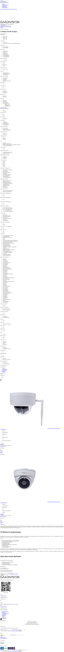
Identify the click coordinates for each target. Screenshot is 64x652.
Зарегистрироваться (3, 638)
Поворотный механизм (7, 348)
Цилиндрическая (6, 103)
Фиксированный (6, 72)
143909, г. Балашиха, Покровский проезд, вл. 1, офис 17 (9, 604)
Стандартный (5, 316)
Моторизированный (6, 73)
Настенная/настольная (6, 215)
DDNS (4, 161)
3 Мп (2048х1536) (6, 54)
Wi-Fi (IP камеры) (6, 124)
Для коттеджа (5, 282)
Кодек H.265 (5, 186)
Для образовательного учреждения (8, 281)
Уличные (4, 90)
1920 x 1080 (5, 38)
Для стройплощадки (6, 299)
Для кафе (4, 275)
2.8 (3, 199)
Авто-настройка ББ (6, 308)
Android (4, 138)
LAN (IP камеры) (6, 123)
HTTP (4, 164)
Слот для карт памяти (6, 175)
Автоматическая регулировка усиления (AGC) (10, 241)
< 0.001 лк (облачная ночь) (7, 207)
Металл (4, 133)
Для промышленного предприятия (8, 277)
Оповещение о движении (7, 182)
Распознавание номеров (7, 254)
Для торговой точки (6, 279)
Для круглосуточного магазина (8, 273)
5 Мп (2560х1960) (6, 55)
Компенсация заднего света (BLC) (8, 243)
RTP (4, 165)
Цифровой (5, 118)
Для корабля (5, 295)
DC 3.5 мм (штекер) (6, 363)
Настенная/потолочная (6, 216)
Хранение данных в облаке (7, 237)
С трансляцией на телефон (7, 252)
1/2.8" (4, 66)
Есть (4, 320)
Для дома (4, 258)
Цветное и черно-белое (7, 359)
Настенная (5, 214)
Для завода (5, 285)
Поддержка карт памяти (7, 80)
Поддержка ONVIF (6, 185)
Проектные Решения (6, 9)
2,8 (3, 194)
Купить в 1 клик (3, 446)
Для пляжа (5, 298)
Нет (3, 115)
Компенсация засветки (6, 309)
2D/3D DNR (5, 157)
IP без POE (5, 342)
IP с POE (4, 341)
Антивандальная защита (7, 177)
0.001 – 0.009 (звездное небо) (7, 208)
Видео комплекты (3, 1)
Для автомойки (5, 263)
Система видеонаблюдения (7, 145)
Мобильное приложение (7, 180)
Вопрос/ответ (4, 614)
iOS (3, 137)
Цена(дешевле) (4, 369)
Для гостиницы (5, 287)
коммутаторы (4, 5)
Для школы (5, 265)
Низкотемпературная (6, 250)
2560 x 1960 (5, 36)
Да (3, 84)
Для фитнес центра (6, 293)
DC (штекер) (5, 362)
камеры (3, 4)
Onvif (4, 224)
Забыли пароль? (2, 637)
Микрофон (5, 173)
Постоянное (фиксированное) (8, 190)
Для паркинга (5, 266)
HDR (4, 238)
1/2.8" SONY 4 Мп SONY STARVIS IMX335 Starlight (11, 43)
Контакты (15, 9)
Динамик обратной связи (7, 174)
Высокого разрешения (6, 255)
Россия (4, 305)
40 (2, 377)
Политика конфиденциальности (32, 622)
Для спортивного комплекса (7, 292)
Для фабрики (5, 296)
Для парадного (5, 302)
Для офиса (5, 259)
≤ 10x (4, 313)
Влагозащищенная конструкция (8, 235)
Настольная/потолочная (7, 218)
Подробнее (2, 443)
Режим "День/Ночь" (6, 248)
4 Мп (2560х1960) (6, 56)
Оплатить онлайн (8, 26)
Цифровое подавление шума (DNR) (9, 249)
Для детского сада (6, 278)
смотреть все (2, 107)
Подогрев (4, 247)
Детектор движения (6, 236)
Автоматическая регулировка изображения (10, 240)
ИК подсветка (5, 171)
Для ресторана (5, 274)
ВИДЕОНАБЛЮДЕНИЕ (4, 2)
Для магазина (5, 260)
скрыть (6, 107)
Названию (4, 368)
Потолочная (5, 219)
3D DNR (4, 158)
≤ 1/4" (4, 63)
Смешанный (5, 134)
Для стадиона (5, 294)
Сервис (1, 9)
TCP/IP (4, 166)
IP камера (4, 142)
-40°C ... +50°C (5, 69)
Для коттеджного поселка (7, 269)
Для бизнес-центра (6, 267)
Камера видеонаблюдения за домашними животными (11, 144)
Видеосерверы (4, 6)
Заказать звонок (2, 26)
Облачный (5, 344)
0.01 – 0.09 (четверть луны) (7, 209)
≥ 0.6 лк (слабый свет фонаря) (8, 211)
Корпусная (5, 100)
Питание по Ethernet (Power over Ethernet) (9, 246)
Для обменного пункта (6, 286)
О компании (12, 9)
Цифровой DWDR (6, 184)
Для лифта (5, 284)
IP (3, 223)
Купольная (5, 101)
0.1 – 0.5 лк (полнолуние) (7, 210)
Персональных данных (14, 630)
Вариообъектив (5, 74)
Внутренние (5, 91)
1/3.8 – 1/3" (5, 64)
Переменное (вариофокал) (7, 191)
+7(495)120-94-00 (3, 595)
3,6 (3, 195)
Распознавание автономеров (7, 183)
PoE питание (5, 170)
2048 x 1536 (5, 37)
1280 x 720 (5, 39)
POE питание (5, 128)
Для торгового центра (6, 262)
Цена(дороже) (4, 370)
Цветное (4, 358)
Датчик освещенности (6, 172)
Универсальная (5, 220)
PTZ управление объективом (7, 169)
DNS (4, 162)
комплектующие (4, 7)
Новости (3, 616)
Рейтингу (3, 371)
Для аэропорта (5, 297)
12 (3, 203)
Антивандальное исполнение (8, 251)
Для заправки (5, 276)
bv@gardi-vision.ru (3, 606)
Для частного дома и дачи (7, 268)
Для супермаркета (6, 301)
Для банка (4, 280)
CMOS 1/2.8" (5, 42)
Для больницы (5, 264)
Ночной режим (5, 187)
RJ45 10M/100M (5, 47)
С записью (5, 253)
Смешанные (5, 92)
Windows (4, 139)
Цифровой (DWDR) (6, 153)
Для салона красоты (6, 291)
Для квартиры (5, 261)
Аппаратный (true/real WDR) (7, 152)
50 (3, 204)
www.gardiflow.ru (3, 620)
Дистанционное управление (7, 242)
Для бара (4, 300)
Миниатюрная (5, 102)
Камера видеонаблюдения (7, 143)
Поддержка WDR (6, 176)
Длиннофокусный (6, 317)
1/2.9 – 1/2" (5, 65)
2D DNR (4, 156)
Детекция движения (6, 181)
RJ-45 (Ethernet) (5, 46)
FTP (3, 163)
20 (2, 376)
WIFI (4, 343)
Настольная (5, 217)
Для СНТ (4, 283)
